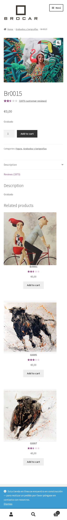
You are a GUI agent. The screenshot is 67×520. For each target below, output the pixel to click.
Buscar (33, 514)
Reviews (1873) (12, 174)
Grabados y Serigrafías (27, 29)
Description (10, 164)
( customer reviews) (33, 100)
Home (10, 29)
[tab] (33, 165)
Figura (19, 148)
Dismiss (8, 503)
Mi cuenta (11, 514)
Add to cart (27, 133)
